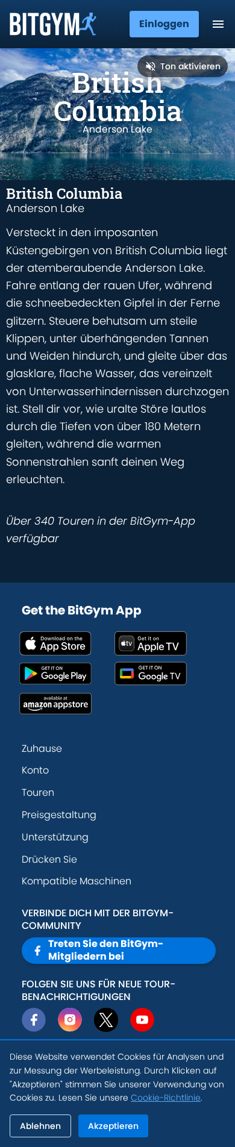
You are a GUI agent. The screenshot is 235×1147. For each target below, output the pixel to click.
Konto (35, 770)
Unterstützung (55, 837)
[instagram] (70, 1020)
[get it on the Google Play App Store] (66, 673)
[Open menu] (218, 24)
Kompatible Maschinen (76, 881)
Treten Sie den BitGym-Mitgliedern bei (105, 950)
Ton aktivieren (190, 66)
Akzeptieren (113, 1126)
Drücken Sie (49, 859)
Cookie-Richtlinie (166, 1098)
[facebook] (34, 1020)
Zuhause (42, 748)
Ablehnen (40, 1126)
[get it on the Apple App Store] (66, 643)
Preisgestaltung (59, 815)
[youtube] (142, 1020)
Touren (38, 792)
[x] (106, 1020)
